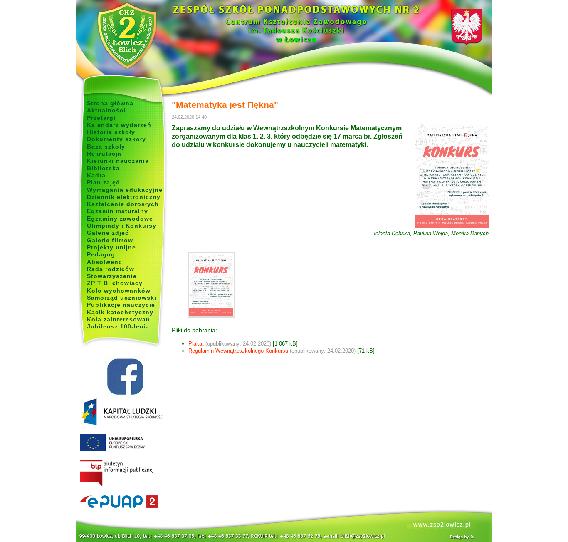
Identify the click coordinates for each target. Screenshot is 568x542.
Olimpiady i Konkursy (121, 225)
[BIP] (125, 473)
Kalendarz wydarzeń (119, 125)
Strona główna (110, 103)
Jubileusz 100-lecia (118, 326)
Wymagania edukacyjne (125, 189)
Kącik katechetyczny (120, 312)
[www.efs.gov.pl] (121, 423)
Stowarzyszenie (112, 276)
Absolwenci (105, 262)
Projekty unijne (111, 247)
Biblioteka (103, 168)
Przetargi (101, 117)
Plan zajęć (103, 182)
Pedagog (101, 254)
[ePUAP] (125, 502)
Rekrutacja (104, 153)
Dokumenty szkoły (116, 139)
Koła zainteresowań (118, 319)
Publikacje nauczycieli (123, 304)
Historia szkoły (111, 132)
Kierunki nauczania (118, 160)
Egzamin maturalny (117, 211)
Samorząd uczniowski (121, 297)
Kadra (96, 175)
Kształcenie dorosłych (123, 204)
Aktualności (106, 110)
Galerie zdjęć (108, 232)
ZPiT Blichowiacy (115, 283)
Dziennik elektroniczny (124, 197)
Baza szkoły (106, 146)
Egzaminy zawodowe (120, 218)
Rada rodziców (110, 269)
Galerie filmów (110, 240)
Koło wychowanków (119, 290)
